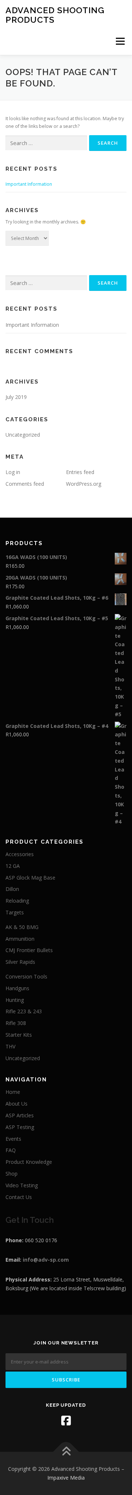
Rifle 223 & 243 (24, 1011)
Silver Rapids (20, 961)
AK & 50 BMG (22, 927)
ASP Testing (20, 1127)
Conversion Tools (26, 976)
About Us (16, 1103)
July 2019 (16, 396)
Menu (120, 41)
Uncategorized (23, 434)
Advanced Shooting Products (55, 15)
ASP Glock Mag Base (30, 877)
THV (10, 1046)
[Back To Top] (66, 1452)
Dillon (12, 888)
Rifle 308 (16, 1023)
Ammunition (20, 938)
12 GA (13, 865)
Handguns (17, 988)
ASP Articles (20, 1115)
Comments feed (25, 483)
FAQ (11, 1150)
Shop (12, 1173)
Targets (15, 912)
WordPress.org (83, 483)
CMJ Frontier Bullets (29, 950)
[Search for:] (46, 143)
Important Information (29, 184)
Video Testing (22, 1185)
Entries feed (80, 472)
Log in (13, 472)
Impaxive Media (66, 1477)
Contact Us (19, 1197)
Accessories (20, 854)
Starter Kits (19, 1034)
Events (13, 1138)
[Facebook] (66, 1420)
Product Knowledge (29, 1161)
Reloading (17, 900)
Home (13, 1091)
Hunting (15, 999)
